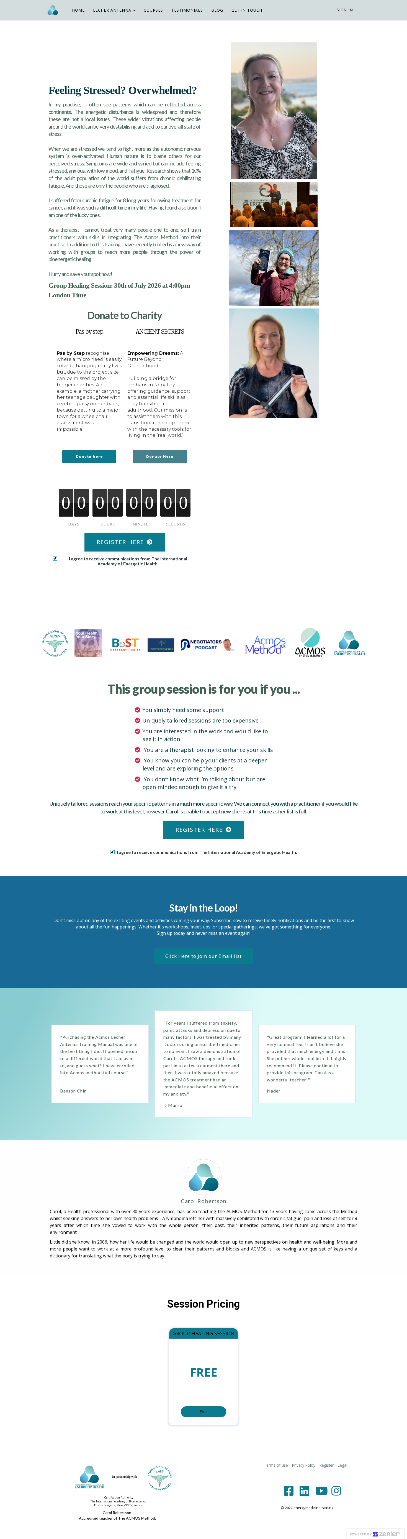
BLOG (217, 10)
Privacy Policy (303, 1465)
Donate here (89, 457)
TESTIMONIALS (187, 10)
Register (327, 1465)
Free (204, 1411)
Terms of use (276, 1465)
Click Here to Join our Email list (203, 956)
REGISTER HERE (120, 542)
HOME (78, 10)
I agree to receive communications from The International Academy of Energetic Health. (128, 561)
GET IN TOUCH (246, 10)
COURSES (153, 10)
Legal (342, 1465)
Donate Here (160, 457)
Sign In (345, 9)
